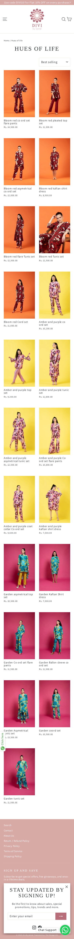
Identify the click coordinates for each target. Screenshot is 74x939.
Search (8, 825)
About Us (9, 835)
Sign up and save (21, 870)
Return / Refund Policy (16, 840)
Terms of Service (13, 851)
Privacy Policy (12, 846)
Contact (8, 830)
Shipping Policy (13, 856)
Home (6, 40)
